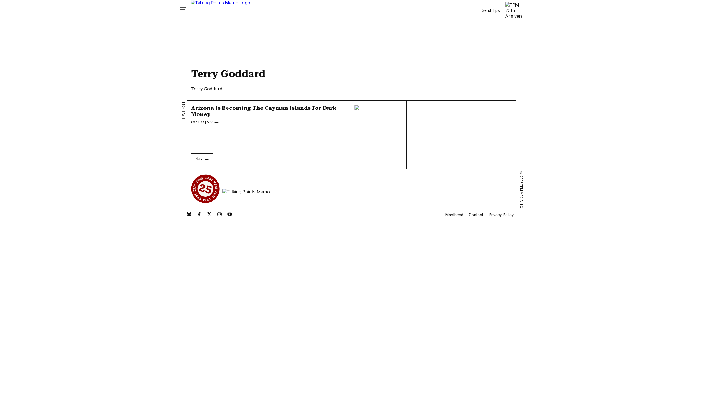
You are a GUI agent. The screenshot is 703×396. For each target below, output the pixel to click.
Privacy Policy (501, 214)
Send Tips (491, 10)
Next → (202, 158)
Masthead (454, 214)
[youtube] (229, 215)
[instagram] (219, 215)
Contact (476, 214)
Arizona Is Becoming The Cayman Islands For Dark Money (264, 111)
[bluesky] (189, 215)
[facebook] (199, 215)
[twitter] (209, 215)
